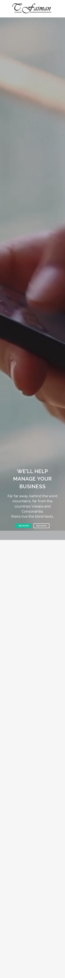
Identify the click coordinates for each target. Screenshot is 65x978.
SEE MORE (24, 526)
